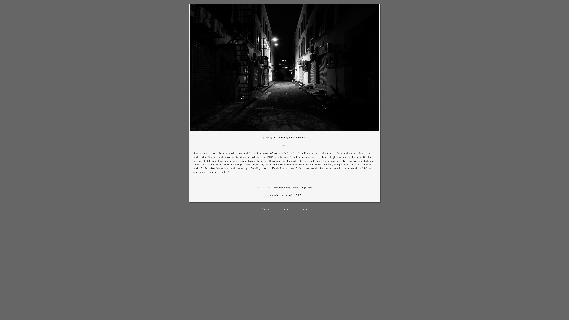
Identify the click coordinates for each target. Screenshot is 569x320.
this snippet (223, 168)
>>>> (305, 209)
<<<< (285, 209)
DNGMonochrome (277, 157)
